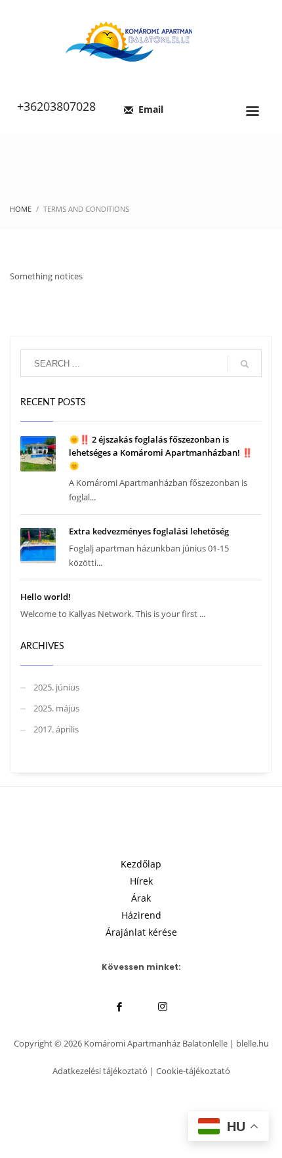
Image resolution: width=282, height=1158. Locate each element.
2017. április (56, 729)
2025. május (56, 708)
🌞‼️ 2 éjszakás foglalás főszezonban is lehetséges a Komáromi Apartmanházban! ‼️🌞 (160, 452)
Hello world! (45, 597)
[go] (245, 364)
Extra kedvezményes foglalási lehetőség (149, 531)
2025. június (56, 687)
